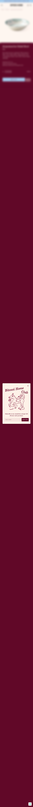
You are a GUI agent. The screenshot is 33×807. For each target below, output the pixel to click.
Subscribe (25, 419)
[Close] (28, 386)
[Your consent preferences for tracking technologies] (30, 804)
